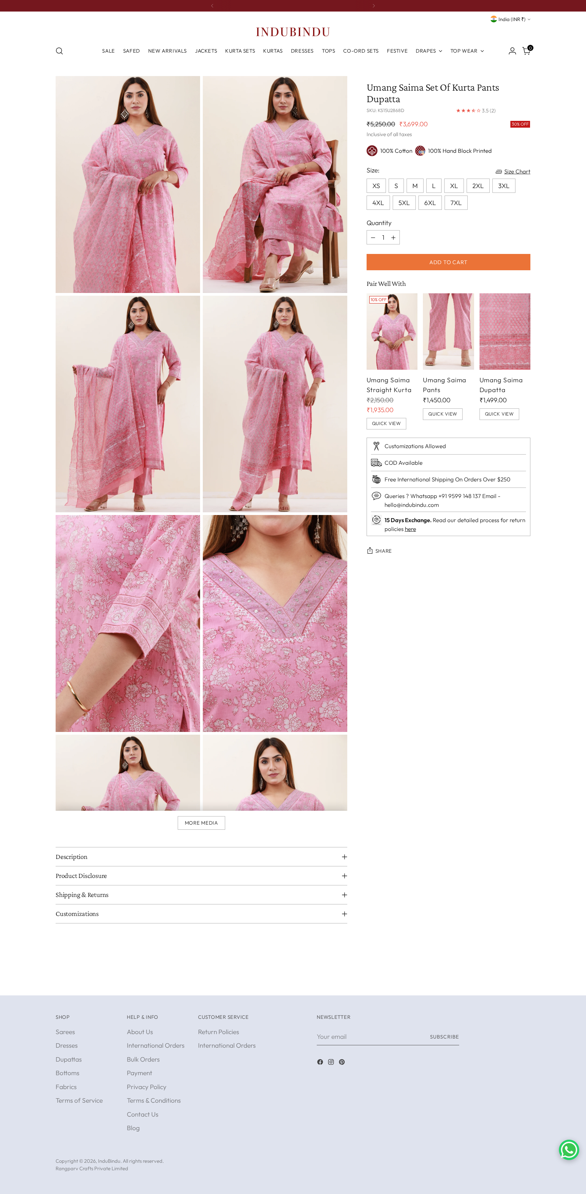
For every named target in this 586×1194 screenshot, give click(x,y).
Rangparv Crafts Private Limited (92, 1168)
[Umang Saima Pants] (448, 331)
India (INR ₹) (512, 19)
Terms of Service (79, 1100)
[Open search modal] (59, 51)
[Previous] (212, 6)
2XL (478, 186)
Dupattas (69, 1059)
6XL (430, 203)
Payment (139, 1073)
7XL (456, 203)
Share (383, 551)
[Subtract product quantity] (373, 237)
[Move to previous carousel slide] (509, 983)
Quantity (379, 223)
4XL (378, 203)
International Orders (155, 1045)
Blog (133, 1128)
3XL (504, 186)
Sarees (65, 1032)
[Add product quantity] (393, 237)
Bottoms (67, 1073)
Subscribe (444, 1036)
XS (376, 186)
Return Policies (218, 1032)
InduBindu (109, 1161)
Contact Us (142, 1114)
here (410, 528)
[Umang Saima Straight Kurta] (392, 331)
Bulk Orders (143, 1059)
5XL (404, 203)
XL (454, 186)
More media (201, 823)
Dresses (67, 1045)
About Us (140, 1032)
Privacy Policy (147, 1087)
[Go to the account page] (512, 51)
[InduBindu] (293, 31)
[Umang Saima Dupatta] (505, 331)
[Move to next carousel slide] (524, 982)
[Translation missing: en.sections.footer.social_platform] (321, 1063)
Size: (373, 170)
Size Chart (517, 171)
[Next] (373, 6)
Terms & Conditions (154, 1100)
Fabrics (66, 1087)
